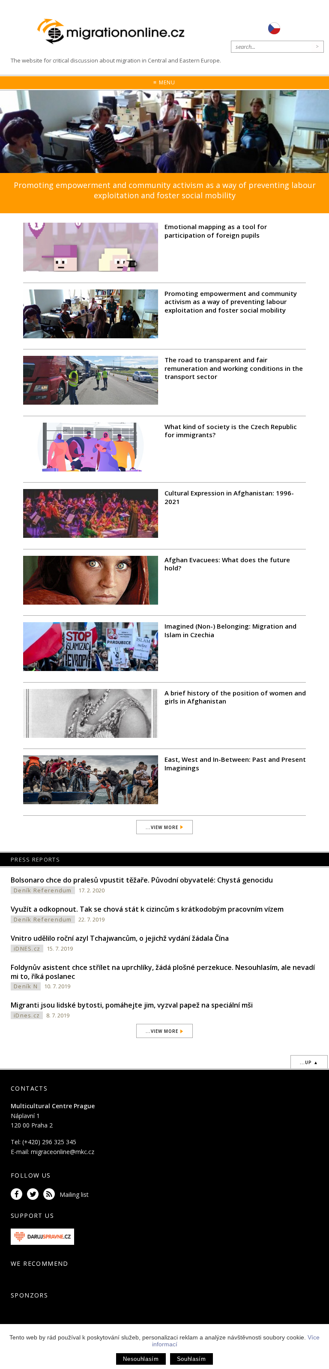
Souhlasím (191, 1359)
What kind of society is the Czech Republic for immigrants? (230, 430)
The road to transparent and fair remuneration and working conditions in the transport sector (233, 368)
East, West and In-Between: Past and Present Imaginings (235, 763)
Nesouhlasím (141, 1359)
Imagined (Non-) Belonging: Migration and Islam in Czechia (230, 630)
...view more (162, 827)
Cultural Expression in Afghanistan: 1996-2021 (229, 497)
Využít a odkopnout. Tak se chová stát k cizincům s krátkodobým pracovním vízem (147, 909)
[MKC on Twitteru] (34, 1194)
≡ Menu (164, 82)
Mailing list (74, 1194)
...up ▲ (309, 1062)
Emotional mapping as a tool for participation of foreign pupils (215, 230)
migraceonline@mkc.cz (62, 1152)
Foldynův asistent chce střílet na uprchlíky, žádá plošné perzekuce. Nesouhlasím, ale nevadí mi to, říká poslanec (163, 972)
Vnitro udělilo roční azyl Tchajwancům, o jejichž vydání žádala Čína (120, 938)
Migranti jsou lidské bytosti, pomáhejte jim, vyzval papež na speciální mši (132, 1005)
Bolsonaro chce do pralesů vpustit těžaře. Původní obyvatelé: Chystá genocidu (142, 880)
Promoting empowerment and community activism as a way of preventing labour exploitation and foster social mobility (165, 190)
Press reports (35, 859)
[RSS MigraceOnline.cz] (50, 1194)
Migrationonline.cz (112, 32)
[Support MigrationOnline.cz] (42, 1236)
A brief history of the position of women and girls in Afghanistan (235, 697)
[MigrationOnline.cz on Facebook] (18, 1194)
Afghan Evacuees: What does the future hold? (227, 564)
